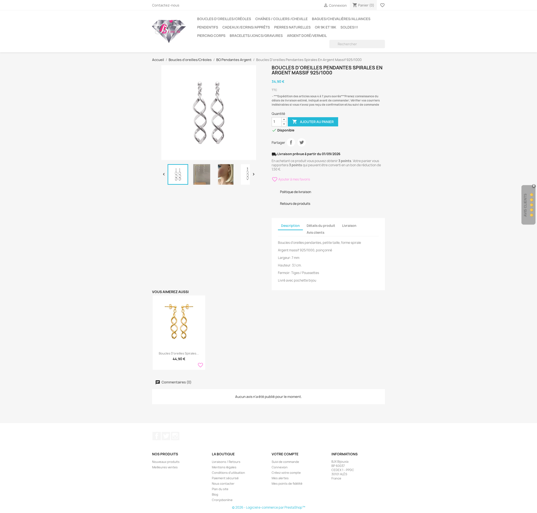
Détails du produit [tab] (321, 225)
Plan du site (220, 489)
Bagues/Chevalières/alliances (341, 19)
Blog (215, 494)
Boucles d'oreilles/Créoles (224, 19)
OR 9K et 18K (325, 27)
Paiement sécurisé (225, 478)
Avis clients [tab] (315, 232)
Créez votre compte (286, 473)
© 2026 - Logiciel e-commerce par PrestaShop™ (268, 507)
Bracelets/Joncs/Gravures (256, 35)
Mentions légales (224, 467)
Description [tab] (290, 225)
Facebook (156, 436)
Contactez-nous (165, 5)
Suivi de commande (285, 462)
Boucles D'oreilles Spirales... (179, 353)
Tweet (301, 142)
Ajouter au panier (313, 121)
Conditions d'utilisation (228, 473)
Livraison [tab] (349, 225)
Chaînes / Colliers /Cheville (281, 19)
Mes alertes (280, 478)
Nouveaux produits (166, 462)
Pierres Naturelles (292, 27)
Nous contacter (223, 484)
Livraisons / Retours (226, 462)
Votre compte (285, 454)
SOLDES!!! (349, 27)
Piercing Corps (211, 35)
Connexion (280, 467)
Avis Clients (525, 205)
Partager (291, 142)
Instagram (175, 436)
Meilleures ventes (165, 467)
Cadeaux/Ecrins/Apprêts (246, 27)
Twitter (166, 436)
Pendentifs (207, 27)
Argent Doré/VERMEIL (307, 35)
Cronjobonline (222, 500)
